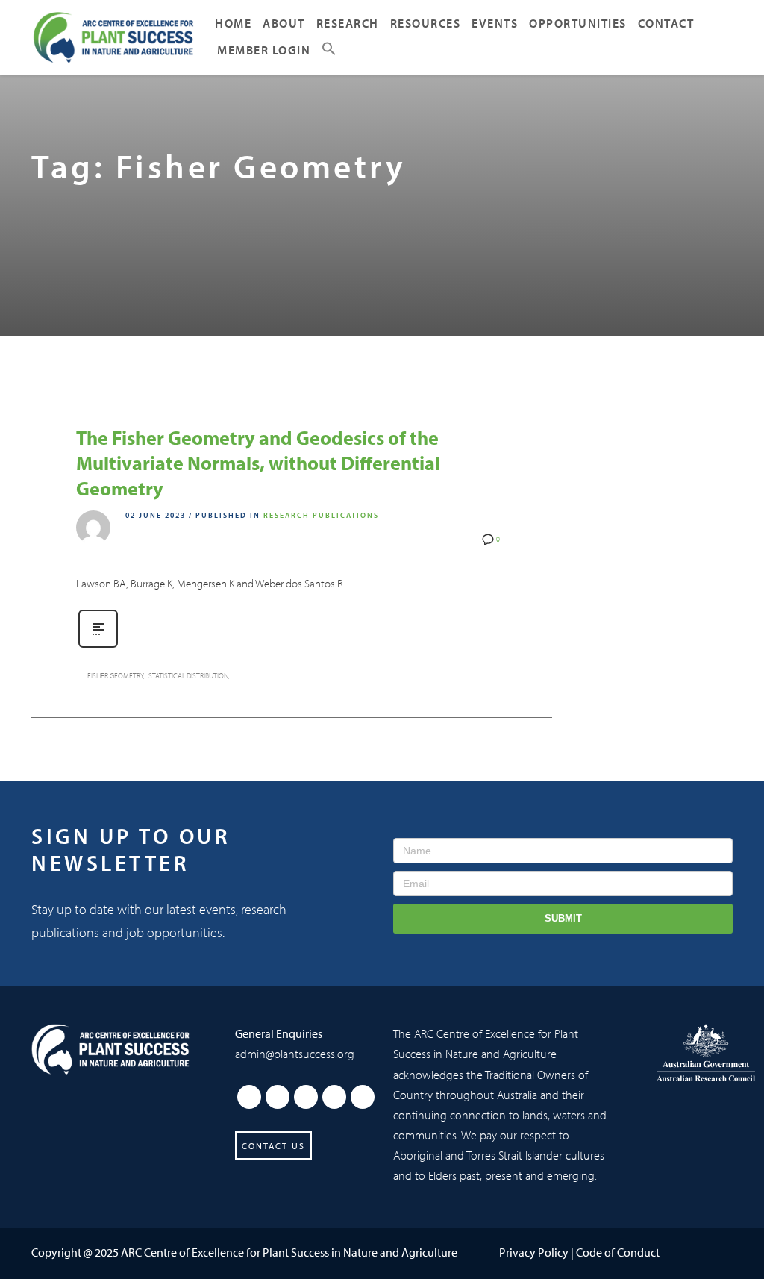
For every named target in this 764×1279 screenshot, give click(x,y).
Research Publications (321, 515)
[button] (329, 51)
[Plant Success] (110, 1049)
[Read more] (98, 646)
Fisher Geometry (115, 676)
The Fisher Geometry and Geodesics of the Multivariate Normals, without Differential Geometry (258, 463)
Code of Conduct (618, 1252)
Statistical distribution (188, 676)
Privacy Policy (534, 1252)
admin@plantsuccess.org (294, 1053)
